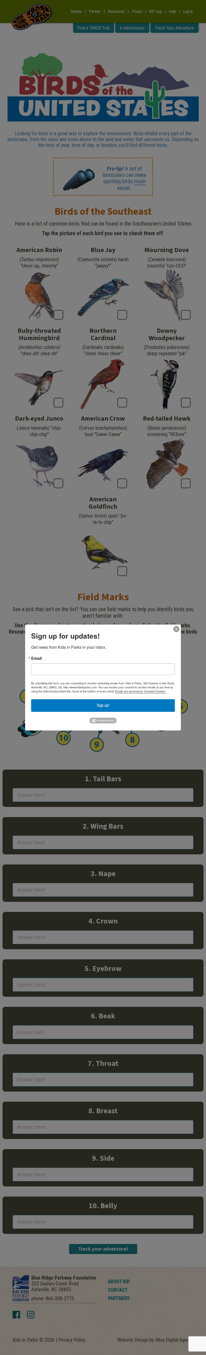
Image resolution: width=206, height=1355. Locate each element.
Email (36, 658)
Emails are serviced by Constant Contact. (140, 691)
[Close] (176, 629)
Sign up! (103, 705)
